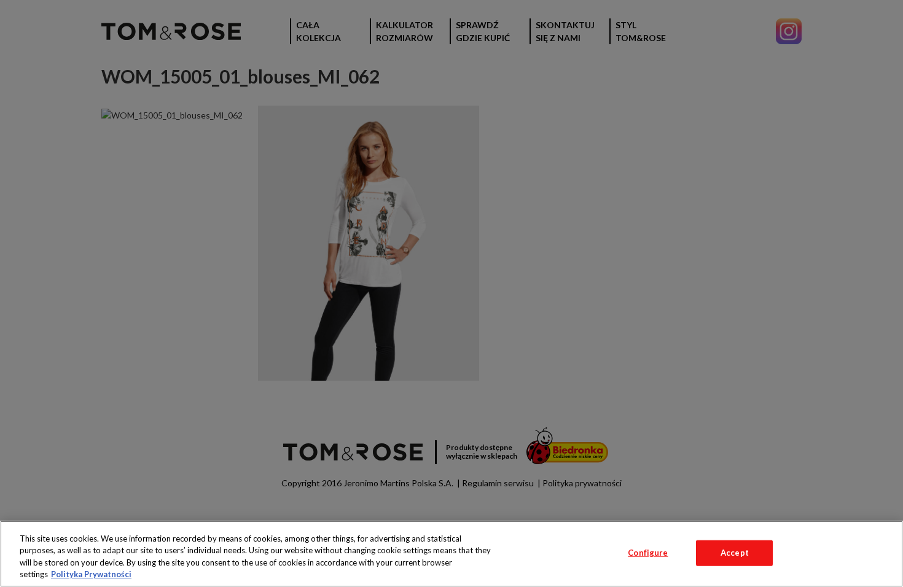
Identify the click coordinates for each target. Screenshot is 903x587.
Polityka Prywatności (91, 574)
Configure (648, 553)
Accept (735, 553)
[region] (451, 554)
